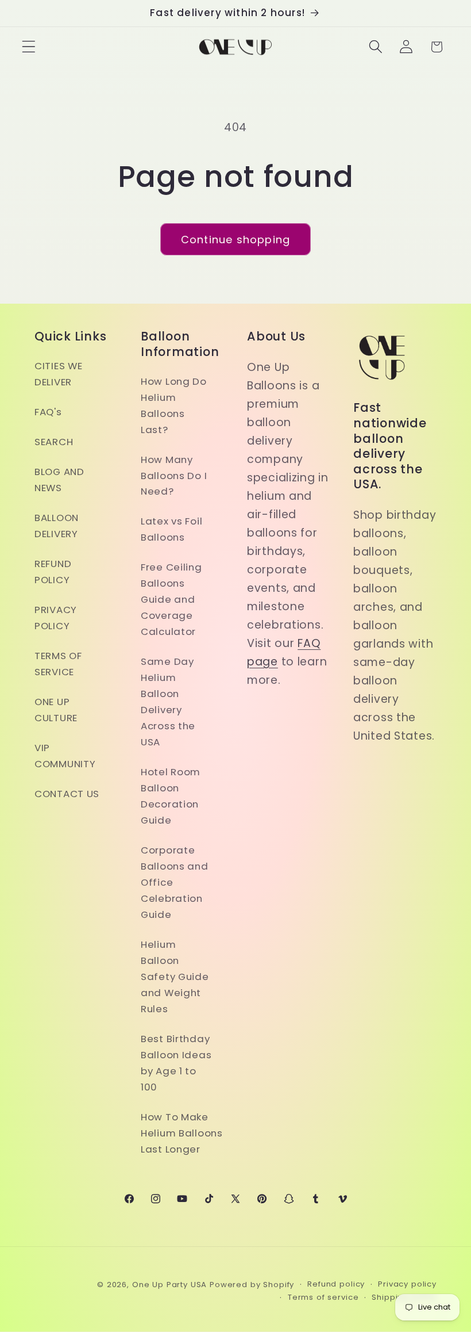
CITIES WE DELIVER (58, 374)
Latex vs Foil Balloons (171, 529)
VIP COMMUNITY (64, 756)
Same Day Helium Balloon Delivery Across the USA (168, 701)
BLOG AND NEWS (59, 480)
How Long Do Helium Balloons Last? (174, 405)
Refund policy (336, 1284)
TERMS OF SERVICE (58, 664)
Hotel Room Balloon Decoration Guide (170, 796)
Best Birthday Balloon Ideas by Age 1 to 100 (176, 1063)
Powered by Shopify (252, 1284)
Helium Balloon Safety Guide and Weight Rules (175, 976)
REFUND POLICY (52, 572)
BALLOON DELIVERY (56, 526)
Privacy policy (407, 1284)
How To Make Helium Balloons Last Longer (182, 1133)
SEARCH (53, 442)
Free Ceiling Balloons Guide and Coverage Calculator (171, 599)
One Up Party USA (169, 1284)
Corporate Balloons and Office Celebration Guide (175, 882)
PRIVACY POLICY (55, 618)
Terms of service (323, 1297)
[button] (29, 47)
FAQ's (48, 412)
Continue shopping (235, 239)
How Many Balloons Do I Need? (174, 476)
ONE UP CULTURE (56, 710)
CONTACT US (66, 794)
